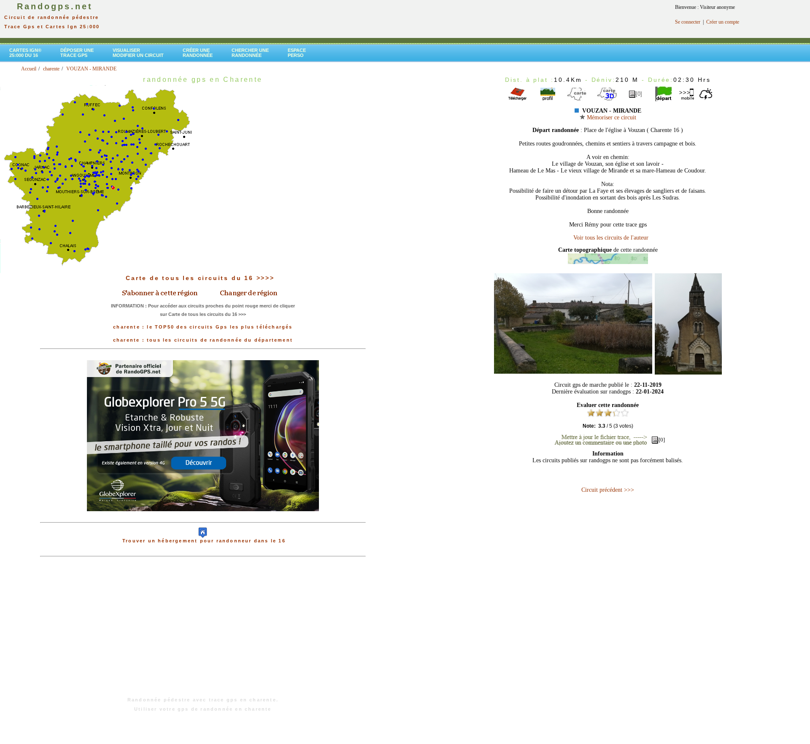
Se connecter (687, 22)
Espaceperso (297, 53)
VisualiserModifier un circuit (138, 53)
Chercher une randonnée (250, 53)
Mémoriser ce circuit (610, 117)
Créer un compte (722, 22)
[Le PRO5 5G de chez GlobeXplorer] (203, 518)
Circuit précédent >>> (607, 490)
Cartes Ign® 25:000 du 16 (25, 53)
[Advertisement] (203, 631)
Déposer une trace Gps (77, 53)
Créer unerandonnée (198, 53)
